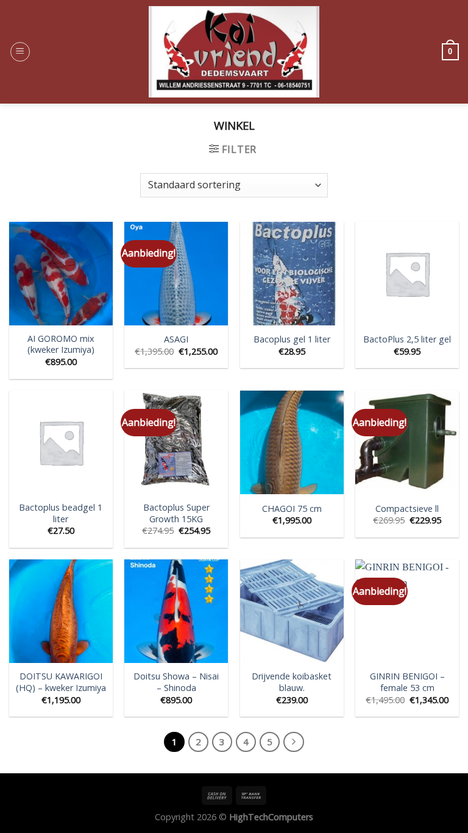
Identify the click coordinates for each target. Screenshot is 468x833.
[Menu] (20, 52)
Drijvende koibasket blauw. (292, 682)
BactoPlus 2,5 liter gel (407, 339)
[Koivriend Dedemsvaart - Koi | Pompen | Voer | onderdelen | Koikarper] (234, 52)
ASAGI (176, 339)
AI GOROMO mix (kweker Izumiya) (60, 344)
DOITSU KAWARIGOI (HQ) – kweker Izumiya (61, 682)
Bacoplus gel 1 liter (292, 339)
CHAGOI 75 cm (292, 508)
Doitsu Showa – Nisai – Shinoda (176, 682)
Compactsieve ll (407, 508)
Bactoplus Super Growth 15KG (176, 513)
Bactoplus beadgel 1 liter (60, 513)
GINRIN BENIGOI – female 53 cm (407, 682)
